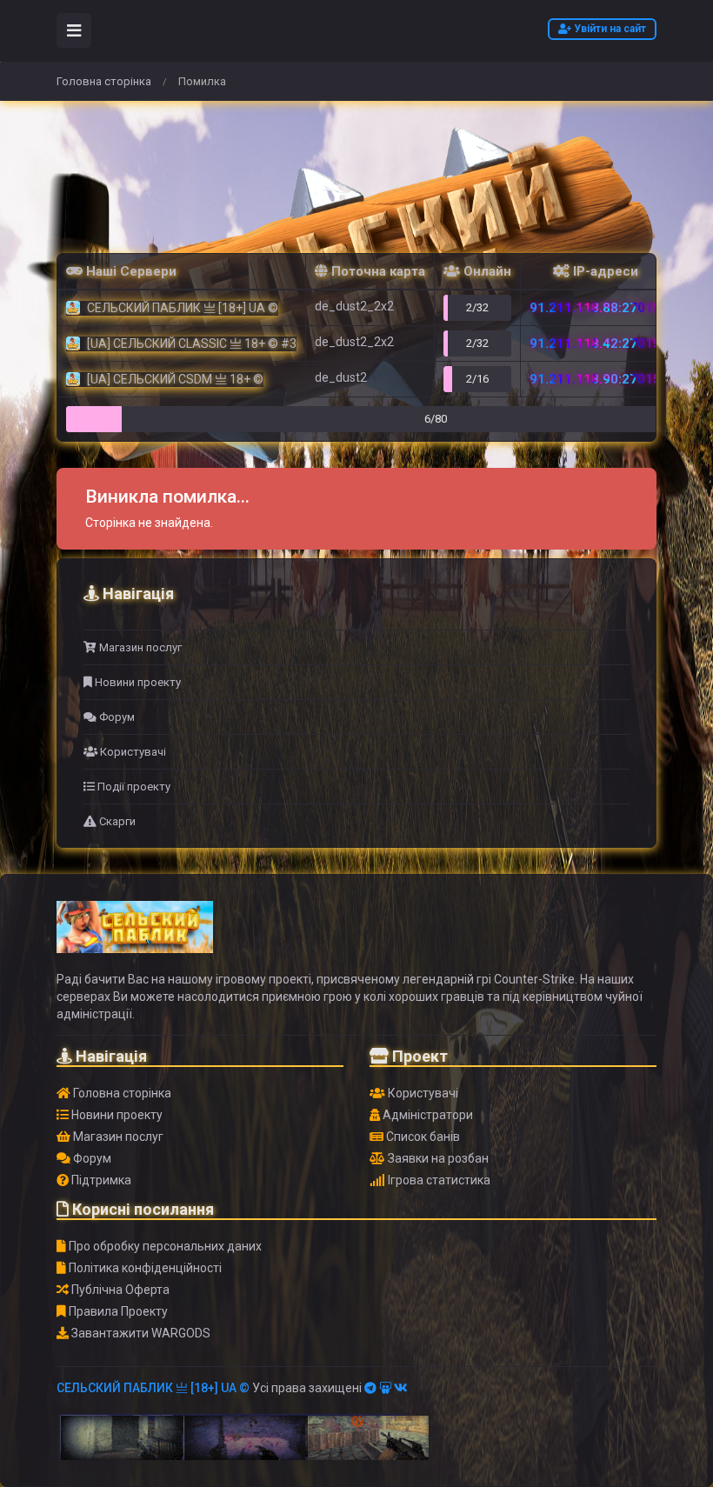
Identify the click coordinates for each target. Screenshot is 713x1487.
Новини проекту (136, 682)
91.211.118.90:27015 (595, 379)
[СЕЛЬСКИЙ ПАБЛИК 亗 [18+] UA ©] (135, 935)
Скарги (116, 821)
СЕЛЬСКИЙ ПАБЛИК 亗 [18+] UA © (153, 1388)
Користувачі (131, 751)
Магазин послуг (139, 647)
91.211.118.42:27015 (595, 343)
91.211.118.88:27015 (595, 308)
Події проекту (132, 786)
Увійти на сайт (608, 29)
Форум (116, 716)
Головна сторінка (104, 81)
